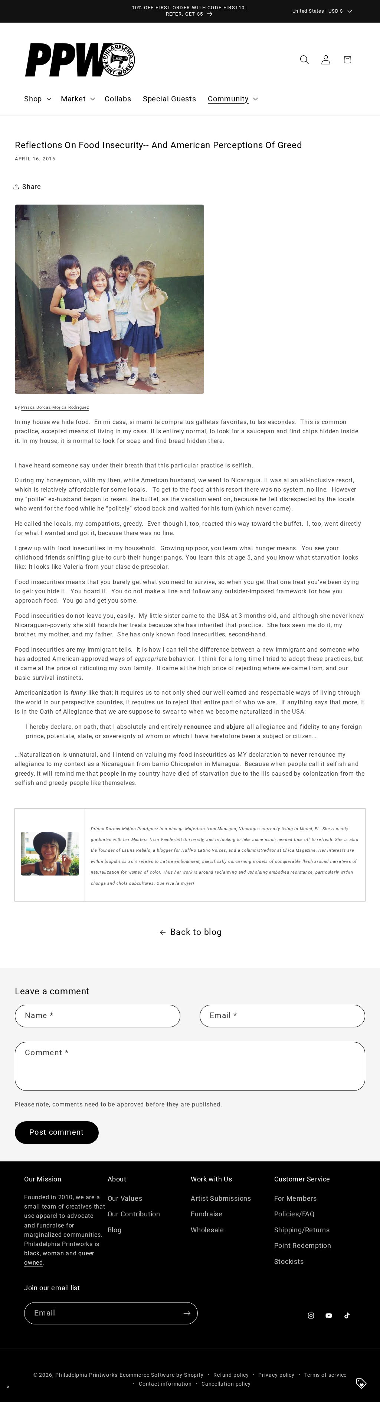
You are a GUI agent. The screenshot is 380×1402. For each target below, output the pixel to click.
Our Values (125, 1198)
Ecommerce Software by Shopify (161, 1375)
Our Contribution (134, 1214)
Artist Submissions (221, 1198)
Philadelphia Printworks (86, 1375)
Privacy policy (276, 1375)
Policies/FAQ (294, 1214)
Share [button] (31, 186)
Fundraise (207, 1214)
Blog (115, 1230)
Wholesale (207, 1230)
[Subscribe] (186, 1313)
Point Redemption (302, 1245)
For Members (295, 1198)
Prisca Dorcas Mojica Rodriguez (55, 407)
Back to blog (196, 932)
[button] (36, 98)
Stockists (289, 1261)
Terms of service (325, 1375)
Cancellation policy (226, 1384)
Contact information (165, 1384)
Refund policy (231, 1375)
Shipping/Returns (302, 1230)
